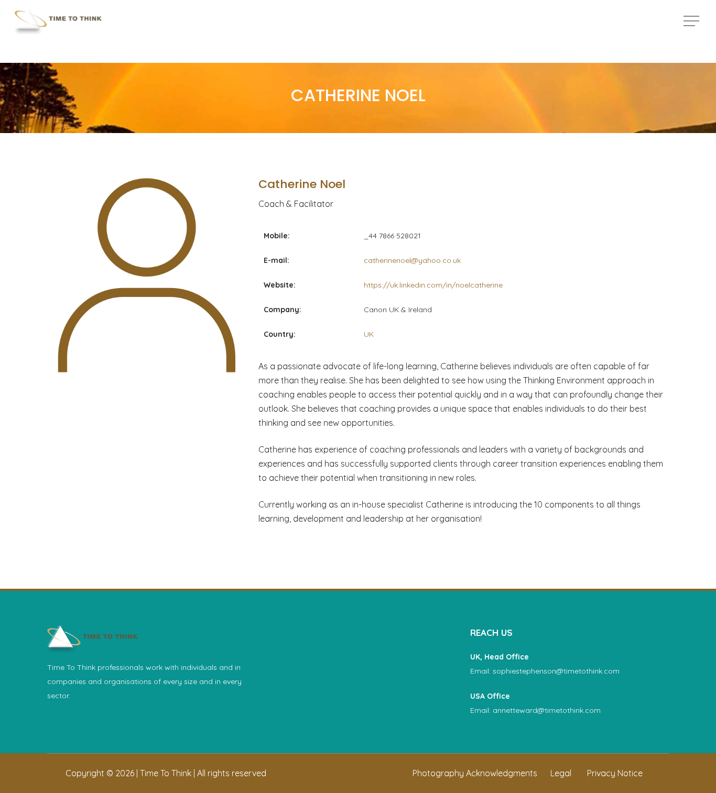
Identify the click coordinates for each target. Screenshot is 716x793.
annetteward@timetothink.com (547, 710)
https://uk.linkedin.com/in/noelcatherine (433, 285)
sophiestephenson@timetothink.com (556, 671)
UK (369, 334)
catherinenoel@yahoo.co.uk (412, 260)
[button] (692, 21)
